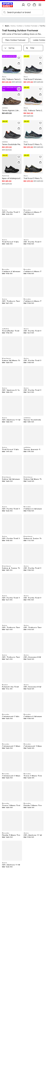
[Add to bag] (19, 63)
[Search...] (4, 12)
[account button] (23, 5)
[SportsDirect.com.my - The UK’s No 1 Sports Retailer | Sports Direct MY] (7, 4)
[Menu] (40, 5)
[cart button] (34, 5)
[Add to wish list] (19, 58)
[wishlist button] (29, 5)
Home (13, 26)
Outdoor (20, 26)
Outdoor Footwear (31, 26)
